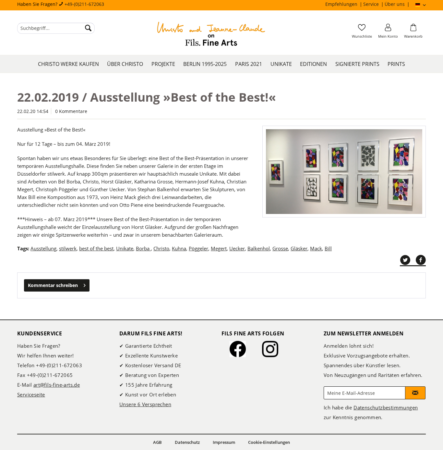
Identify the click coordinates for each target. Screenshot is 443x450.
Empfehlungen (342, 4)
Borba (143, 248)
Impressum (224, 442)
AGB (157, 442)
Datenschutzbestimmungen (385, 407)
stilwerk (68, 248)
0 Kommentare (71, 111)
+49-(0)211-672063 (84, 4)
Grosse (280, 248)
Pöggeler (198, 248)
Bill (328, 248)
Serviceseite (31, 394)
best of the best (96, 248)
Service (371, 4)
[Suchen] (88, 28)
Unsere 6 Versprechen (145, 404)
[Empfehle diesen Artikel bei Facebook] (420, 260)
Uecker (237, 248)
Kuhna (179, 248)
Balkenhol (258, 248)
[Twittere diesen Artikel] (407, 260)
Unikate (124, 248)
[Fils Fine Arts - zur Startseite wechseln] (211, 34)
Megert (219, 248)
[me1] (344, 172)
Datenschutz (187, 442)
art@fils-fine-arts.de (56, 384)
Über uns (395, 4)
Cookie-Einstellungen (269, 442)
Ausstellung (43, 248)
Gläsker (299, 248)
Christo (161, 248)
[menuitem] (344, 4)
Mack (316, 248)
